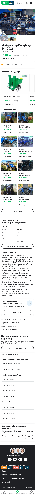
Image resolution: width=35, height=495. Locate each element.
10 (32, 438)
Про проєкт (6, 471)
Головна (3, 493)
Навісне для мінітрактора (11, 369)
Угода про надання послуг (12, 478)
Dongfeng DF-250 (8, 396)
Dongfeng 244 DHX (8, 391)
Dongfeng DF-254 (8, 385)
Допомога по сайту (17, 455)
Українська (28, 487)
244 (18, 232)
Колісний (20, 241)
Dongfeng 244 (6, 402)
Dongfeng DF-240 (8, 407)
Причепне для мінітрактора (11, 364)
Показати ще (17, 211)
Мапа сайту (6, 482)
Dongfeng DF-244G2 (8, 419)
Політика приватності (11, 475)
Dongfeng (19, 229)
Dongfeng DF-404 (8, 413)
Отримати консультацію (17, 348)
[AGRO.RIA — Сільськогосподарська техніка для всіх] (8, 3)
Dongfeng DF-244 (8, 379)
